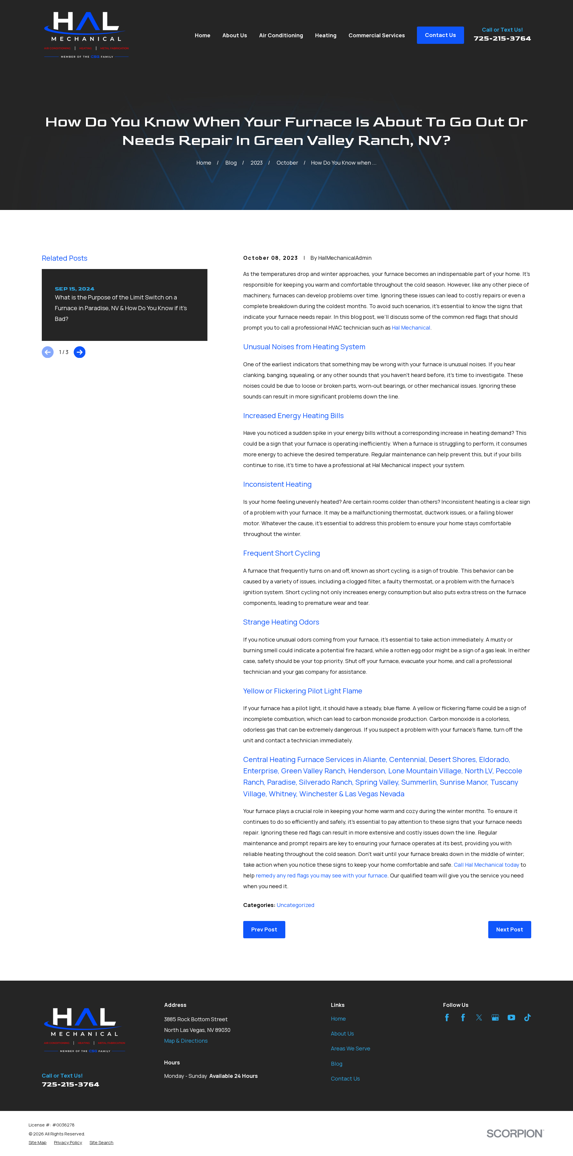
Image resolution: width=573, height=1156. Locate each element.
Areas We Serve (350, 1048)
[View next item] (80, 352)
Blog (336, 1063)
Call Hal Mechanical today (486, 864)
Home (338, 1018)
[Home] (86, 35)
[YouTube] (511, 1017)
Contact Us (345, 1078)
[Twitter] (479, 1017)
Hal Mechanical (411, 327)
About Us (342, 1033)
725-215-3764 (502, 38)
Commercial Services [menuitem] (377, 35)
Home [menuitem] (202, 35)
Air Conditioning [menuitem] (281, 35)
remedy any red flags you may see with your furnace (321, 875)
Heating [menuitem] (326, 35)
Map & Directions (186, 1040)
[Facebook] (447, 1017)
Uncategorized (296, 904)
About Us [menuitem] (234, 35)
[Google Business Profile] (495, 1017)
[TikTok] (527, 1017)
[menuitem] (38, 1142)
